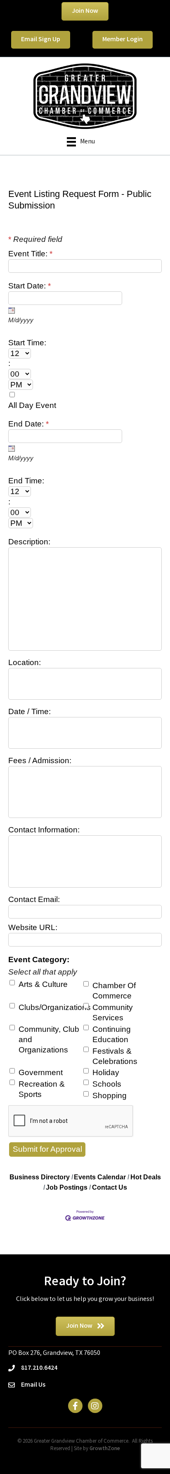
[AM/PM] (79, 384)
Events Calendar (100, 1177)
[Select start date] (11, 310)
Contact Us (109, 1187)
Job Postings (66, 1187)
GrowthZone (105, 1449)
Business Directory (39, 1177)
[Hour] (79, 353)
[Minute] (79, 374)
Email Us (33, 1385)
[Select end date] (11, 448)
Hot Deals (145, 1177)
